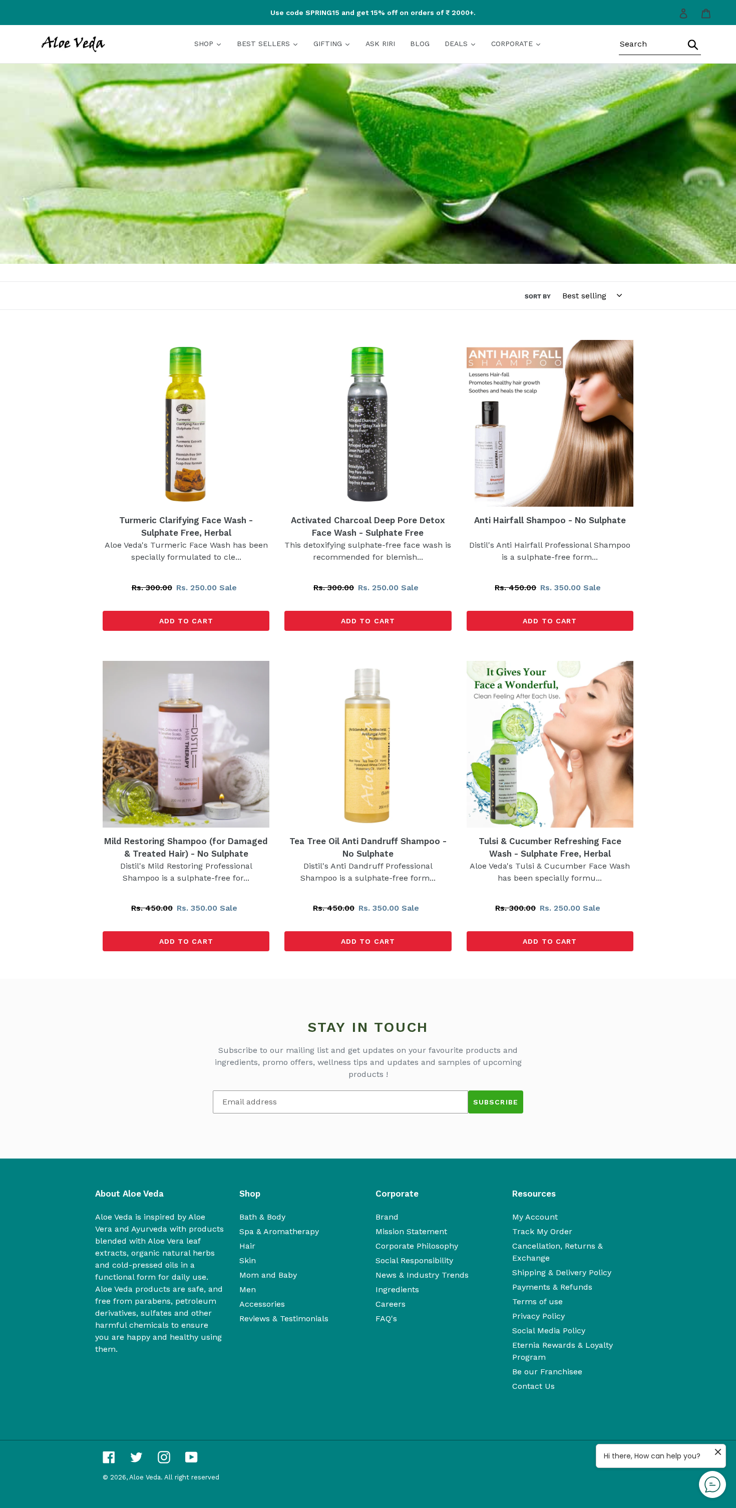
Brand (387, 1217)
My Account (535, 1217)
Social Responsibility (414, 1260)
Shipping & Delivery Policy (561, 1272)
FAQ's (386, 1318)
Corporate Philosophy (417, 1246)
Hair (247, 1246)
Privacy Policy (538, 1316)
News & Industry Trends (422, 1275)
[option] (368, 13)
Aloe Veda (145, 1477)
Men (247, 1289)
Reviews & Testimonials (283, 1318)
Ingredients (397, 1289)
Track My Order (542, 1231)
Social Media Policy (548, 1330)
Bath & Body (262, 1217)
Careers (391, 1304)
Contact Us (533, 1386)
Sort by (538, 296)
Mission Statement (411, 1231)
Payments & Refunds (552, 1287)
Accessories (262, 1304)
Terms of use (537, 1301)
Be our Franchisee (547, 1371)
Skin (247, 1260)
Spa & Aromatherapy (279, 1231)
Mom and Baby (268, 1275)
